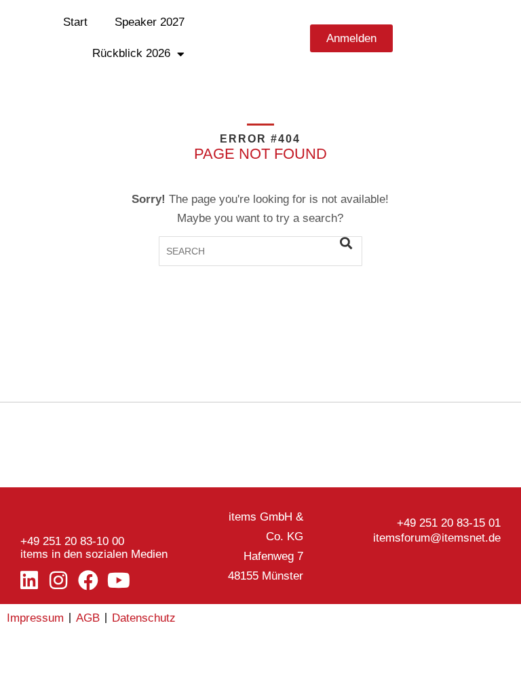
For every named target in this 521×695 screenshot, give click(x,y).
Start (75, 22)
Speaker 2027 (150, 22)
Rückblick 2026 (131, 53)
